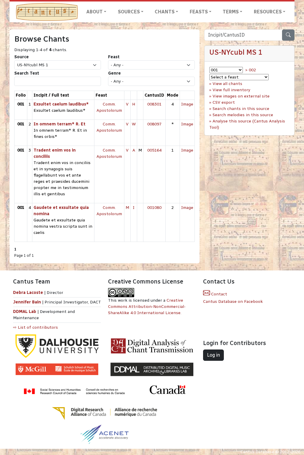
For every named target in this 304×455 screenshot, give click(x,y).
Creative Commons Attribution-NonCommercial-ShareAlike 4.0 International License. (147, 306)
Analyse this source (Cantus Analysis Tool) (247, 124)
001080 (154, 207)
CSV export (224, 102)
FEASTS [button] (199, 12)
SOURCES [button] (129, 12)
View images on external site (241, 96)
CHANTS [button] (165, 12)
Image (187, 104)
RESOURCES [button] (268, 12)
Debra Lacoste (28, 292)
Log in (213, 355)
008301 (154, 104)
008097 (154, 124)
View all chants (227, 83)
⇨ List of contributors (35, 327)
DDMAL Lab (24, 311)
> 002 (250, 70)
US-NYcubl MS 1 (235, 52)
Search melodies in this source (243, 114)
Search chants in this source (241, 108)
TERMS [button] (231, 12)
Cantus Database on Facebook (233, 301)
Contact (218, 294)
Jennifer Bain (27, 302)
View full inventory (231, 89)
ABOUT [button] (94, 12)
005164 (154, 150)
